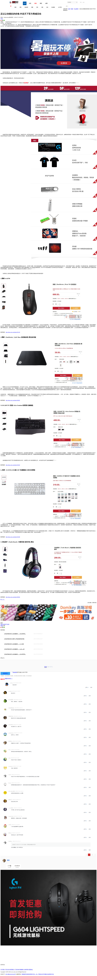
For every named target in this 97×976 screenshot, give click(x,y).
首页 (69, 8)
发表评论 (5, 673)
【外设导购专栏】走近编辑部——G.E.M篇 (14, 644)
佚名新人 (10, 841)
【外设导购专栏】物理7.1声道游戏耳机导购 (14, 638)
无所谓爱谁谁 (11, 707)
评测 (20, 7)
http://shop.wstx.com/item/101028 (13, 536)
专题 (42, 7)
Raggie (9, 782)
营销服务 (21, 969)
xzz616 (9, 774)
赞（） (3, 599)
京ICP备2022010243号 (11, 974)
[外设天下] (13, 3)
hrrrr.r (9, 749)
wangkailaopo (11, 732)
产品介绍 (7, 969)
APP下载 (59, 7)
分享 (2, 18)
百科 (37, 7)
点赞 (86, 687)
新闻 (15, 7)
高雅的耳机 (10, 716)
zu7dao (11, 682)
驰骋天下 (10, 799)
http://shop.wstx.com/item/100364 (13, 597)
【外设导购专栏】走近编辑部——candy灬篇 (14, 649)
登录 (81, 2)
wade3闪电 (10, 724)
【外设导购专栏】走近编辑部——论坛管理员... (15, 633)
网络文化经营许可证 (49, 974)
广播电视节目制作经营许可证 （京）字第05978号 (32, 974)
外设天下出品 (6, 624)
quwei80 (10, 691)
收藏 (2, 625)
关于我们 (3, 969)
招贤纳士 (31, 969)
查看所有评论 (9, 678)
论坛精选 (53, 7)
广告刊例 (17, 969)
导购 (2, 624)
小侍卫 (9, 824)
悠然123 (10, 832)
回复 (91, 687)
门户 (25, 3)
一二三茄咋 (10, 807)
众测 (46, 3)
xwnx (9, 757)
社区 (30, 3)
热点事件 (76, 8)
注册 (83, 2)
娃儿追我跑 (10, 699)
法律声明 (26, 969)
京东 (35, 3)
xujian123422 (11, 816)
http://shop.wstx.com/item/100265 (13, 400)
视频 (32, 7)
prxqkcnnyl (10, 766)
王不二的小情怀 (11, 791)
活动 (47, 7)
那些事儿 (10, 741)
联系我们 (12, 969)
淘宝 (41, 3)
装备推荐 (26, 7)
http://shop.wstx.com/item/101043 (13, 465)
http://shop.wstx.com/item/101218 (13, 332)
